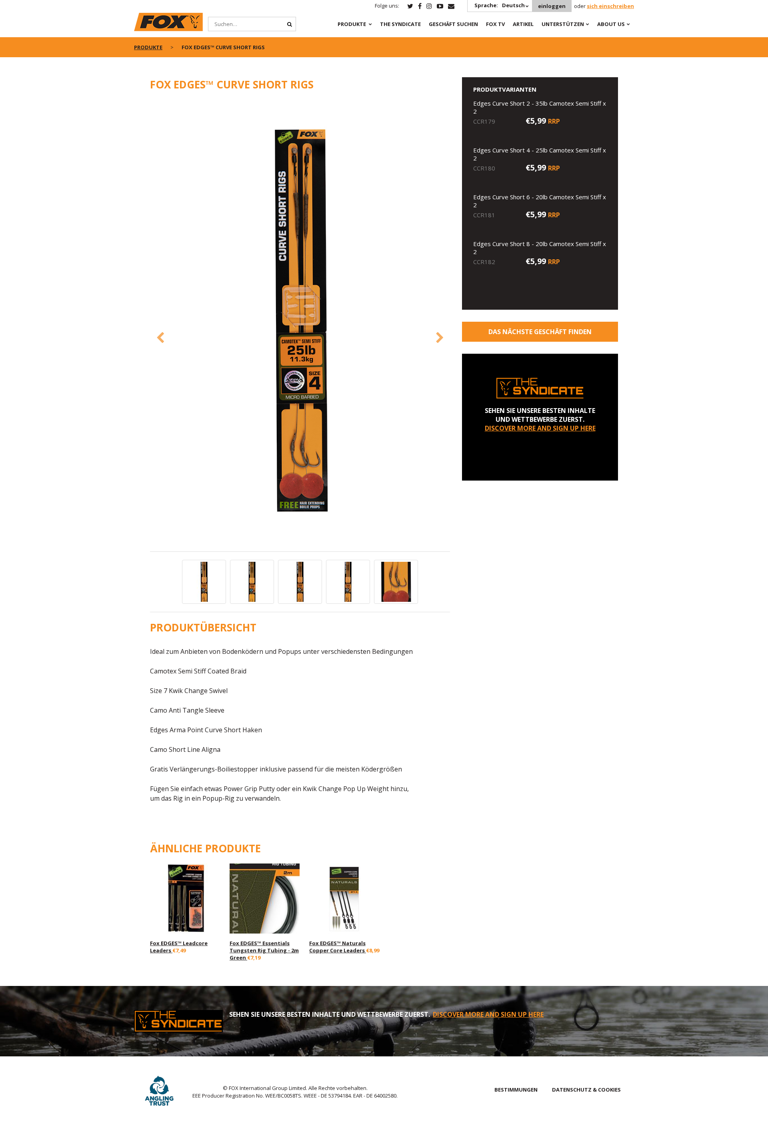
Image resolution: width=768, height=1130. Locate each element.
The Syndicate (400, 24)
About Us (611, 24)
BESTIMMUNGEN (516, 1089)
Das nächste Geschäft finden (540, 331)
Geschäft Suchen (453, 24)
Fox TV (495, 24)
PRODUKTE (352, 24)
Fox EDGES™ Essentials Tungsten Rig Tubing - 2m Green (264, 950)
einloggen (552, 6)
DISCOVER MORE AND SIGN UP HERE (540, 428)
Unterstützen (563, 24)
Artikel (523, 24)
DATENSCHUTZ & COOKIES (586, 1089)
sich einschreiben (610, 6)
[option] (300, 325)
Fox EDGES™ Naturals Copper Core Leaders (337, 947)
